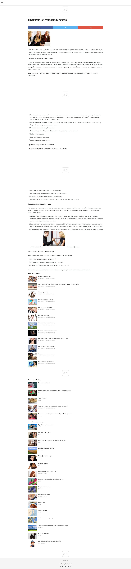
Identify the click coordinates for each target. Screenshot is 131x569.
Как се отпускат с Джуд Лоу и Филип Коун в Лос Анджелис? (54, 414)
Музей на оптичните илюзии (46, 425)
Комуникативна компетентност (46, 346)
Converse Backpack (44, 432)
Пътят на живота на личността (46, 354)
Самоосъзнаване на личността (46, 323)
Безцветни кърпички (44, 383)
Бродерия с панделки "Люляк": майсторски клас (51, 479)
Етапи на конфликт (43, 315)
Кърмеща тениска (43, 463)
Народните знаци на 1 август (46, 448)
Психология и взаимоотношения (35, 16)
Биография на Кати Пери (45, 456)
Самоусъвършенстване (48, 16)
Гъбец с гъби (41, 502)
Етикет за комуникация (44, 276)
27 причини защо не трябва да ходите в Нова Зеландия (53, 525)
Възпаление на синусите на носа (47, 471)
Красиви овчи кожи (43, 533)
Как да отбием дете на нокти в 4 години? (49, 541)
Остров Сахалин (42, 510)
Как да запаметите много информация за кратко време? (53, 338)
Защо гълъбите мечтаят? (44, 487)
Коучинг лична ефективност (45, 362)
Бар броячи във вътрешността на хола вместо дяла (51, 440)
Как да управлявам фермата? (46, 300)
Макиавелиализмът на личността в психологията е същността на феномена (58, 284)
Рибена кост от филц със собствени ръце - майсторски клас (54, 390)
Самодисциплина (43, 292)
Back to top (65, 561)
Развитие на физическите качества (47, 331)
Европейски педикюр (44, 495)
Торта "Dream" (42, 398)
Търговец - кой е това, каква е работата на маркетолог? (53, 406)
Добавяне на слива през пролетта (47, 518)
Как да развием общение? (45, 307)
